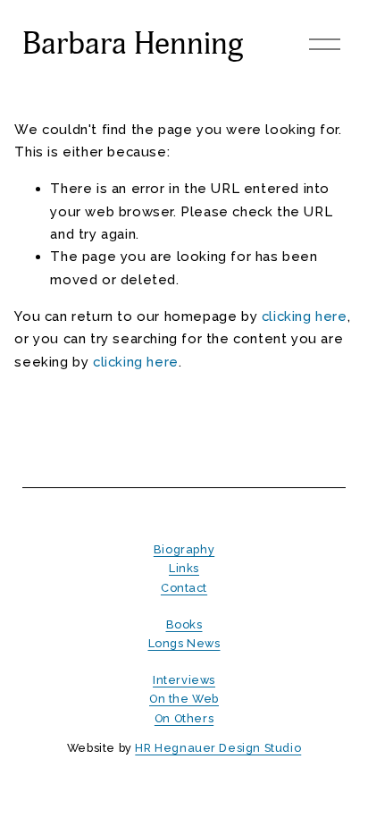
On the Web (184, 698)
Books (184, 624)
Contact (184, 588)
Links (184, 568)
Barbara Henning (133, 43)
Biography (184, 549)
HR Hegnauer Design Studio (218, 748)
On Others (184, 718)
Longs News (184, 643)
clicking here (304, 316)
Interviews (184, 680)
